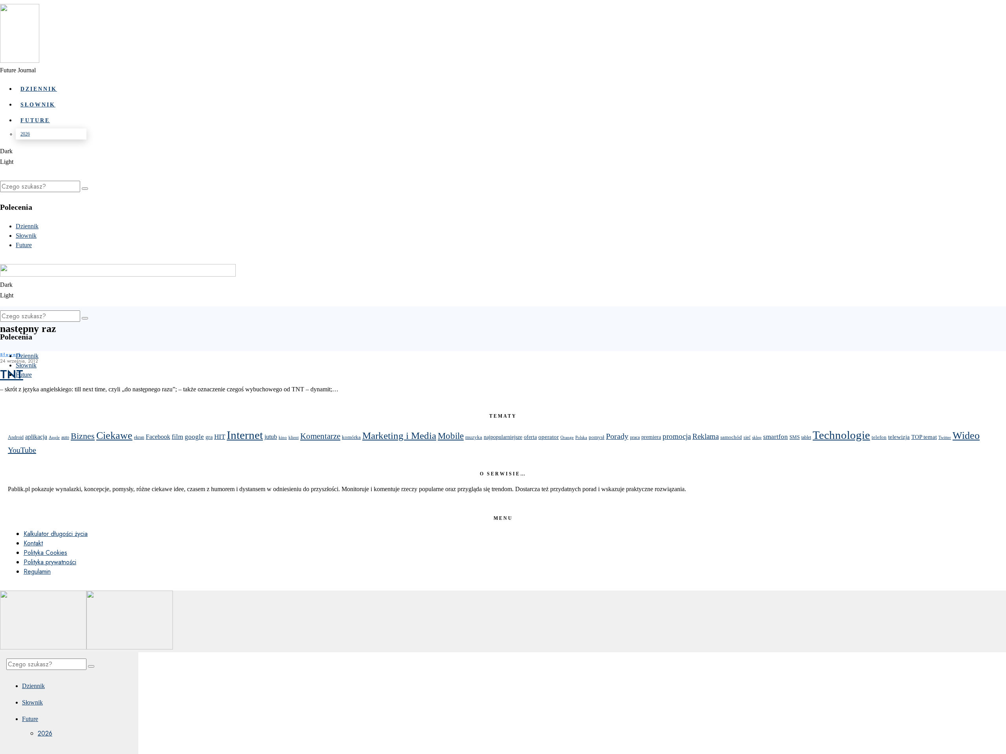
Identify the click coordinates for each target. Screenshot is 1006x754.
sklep (757, 437)
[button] (85, 188)
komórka (351, 437)
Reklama (705, 436)
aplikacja (36, 436)
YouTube (22, 450)
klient (293, 437)
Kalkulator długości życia (56, 533)
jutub (270, 436)
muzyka (473, 437)
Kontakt (33, 543)
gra (209, 437)
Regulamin (37, 571)
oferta (530, 437)
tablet (806, 437)
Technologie (841, 435)
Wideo (966, 435)
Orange (567, 437)
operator (548, 437)
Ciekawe (114, 435)
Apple (54, 437)
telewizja (899, 436)
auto (65, 437)
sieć (747, 437)
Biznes (83, 436)
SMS (794, 437)
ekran (139, 437)
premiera (651, 437)
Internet (245, 435)
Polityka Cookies (45, 552)
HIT (219, 436)
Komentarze (320, 436)
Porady (617, 436)
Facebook (158, 436)
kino (283, 437)
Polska (581, 437)
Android (16, 437)
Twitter (944, 437)
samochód (731, 437)
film (177, 436)
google (194, 436)
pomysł (596, 437)
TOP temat (924, 436)
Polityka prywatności (50, 562)
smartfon (775, 436)
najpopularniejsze (503, 437)
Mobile (451, 436)
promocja (677, 436)
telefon (879, 437)
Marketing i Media (399, 435)
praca (635, 437)
